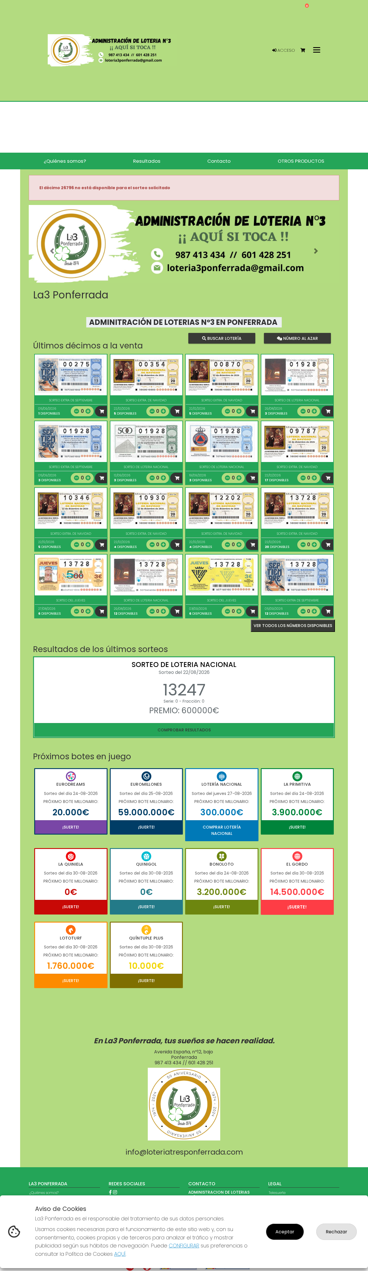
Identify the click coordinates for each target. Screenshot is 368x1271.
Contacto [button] (219, 161)
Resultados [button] (146, 161)
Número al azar (300, 338)
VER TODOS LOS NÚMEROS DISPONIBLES (293, 625)
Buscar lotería (223, 338)
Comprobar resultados (184, 730)
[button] (52, 251)
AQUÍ (120, 1253)
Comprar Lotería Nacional (222, 830)
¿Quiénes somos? (44, 1192)
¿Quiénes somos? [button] (65, 161)
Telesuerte (277, 1192)
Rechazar (336, 1231)
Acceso (285, 50)
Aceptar (284, 1231)
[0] (305, 50)
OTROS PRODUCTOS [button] (301, 161)
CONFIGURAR (184, 1245)
